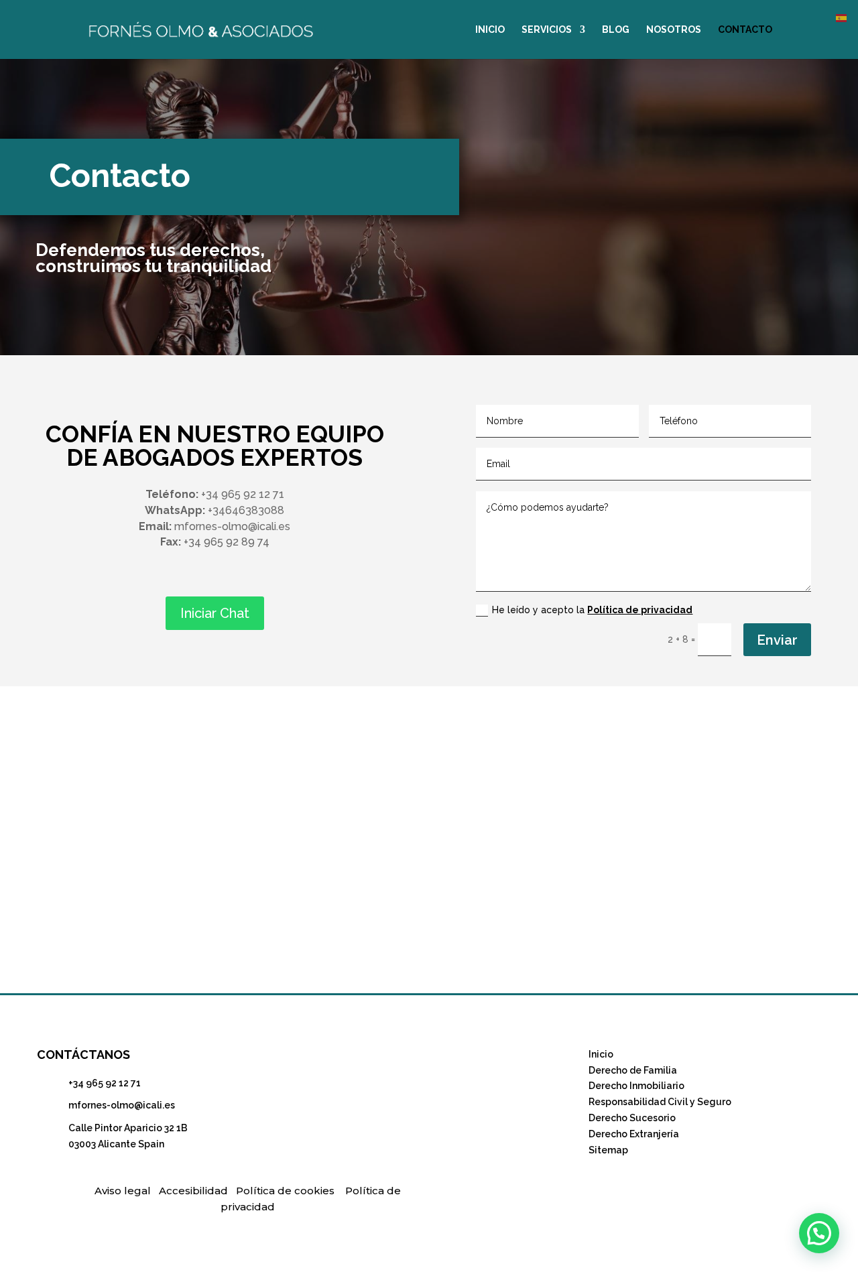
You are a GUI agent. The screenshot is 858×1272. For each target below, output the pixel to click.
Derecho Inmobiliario (636, 1085)
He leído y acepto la (592, 610)
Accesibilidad (193, 1190)
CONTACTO (745, 30)
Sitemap (608, 1150)
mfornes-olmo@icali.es (121, 1105)
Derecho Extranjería (634, 1134)
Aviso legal (123, 1190)
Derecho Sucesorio (632, 1117)
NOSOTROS (673, 30)
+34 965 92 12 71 (104, 1083)
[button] (819, 1233)
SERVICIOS (547, 30)
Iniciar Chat (214, 613)
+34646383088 (246, 510)
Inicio (601, 1054)
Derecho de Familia (633, 1070)
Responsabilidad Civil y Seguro (660, 1101)
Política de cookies (285, 1190)
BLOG (615, 30)
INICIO (490, 30)
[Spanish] (842, 17)
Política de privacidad (639, 610)
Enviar (777, 640)
